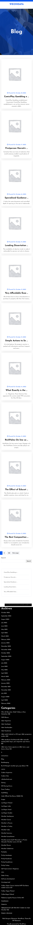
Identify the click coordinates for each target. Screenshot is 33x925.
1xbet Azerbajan (6, 724)
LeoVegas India (6, 806)
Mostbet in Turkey (6, 826)
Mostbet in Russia (6, 823)
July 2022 (4, 663)
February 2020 (5, 703)
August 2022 (5, 659)
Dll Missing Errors (6, 786)
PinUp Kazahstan (6, 858)
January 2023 (5, 643)
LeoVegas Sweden (6, 813)
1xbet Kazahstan (6, 731)
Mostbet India (5, 829)
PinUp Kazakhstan (7, 862)
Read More (16, 74)
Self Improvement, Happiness (10, 868)
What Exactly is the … (16, 390)
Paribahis (4, 852)
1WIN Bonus (5, 717)
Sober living (4, 875)
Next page (15, 553)
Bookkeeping (5, 762)
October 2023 (5, 612)
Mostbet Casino (6, 819)
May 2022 (4, 669)
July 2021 (4, 693)
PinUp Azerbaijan (6, 855)
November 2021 (6, 690)
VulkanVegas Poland (7, 894)
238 (9, 553)
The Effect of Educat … (16, 489)
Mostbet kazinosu (6, 833)
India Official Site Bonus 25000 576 (12, 796)
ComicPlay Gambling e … (16, 97)
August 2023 (5, 619)
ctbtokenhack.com (6, 779)
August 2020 (5, 696)
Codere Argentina (6, 772)
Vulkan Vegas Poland (7, 891)
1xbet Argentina (6, 720)
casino (3, 769)
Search (3, 558)
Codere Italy (5, 776)
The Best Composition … (16, 537)
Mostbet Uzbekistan (7, 848)
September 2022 (6, 656)
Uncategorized (5, 882)
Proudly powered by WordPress (16, 924)
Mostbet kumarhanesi (7, 836)
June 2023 (4, 626)
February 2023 (5, 639)
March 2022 (5, 676)
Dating (3, 782)
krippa (3, 799)
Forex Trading (5, 789)
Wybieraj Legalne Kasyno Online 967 (12, 897)
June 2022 (4, 666)
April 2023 (4, 632)
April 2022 (4, 673)
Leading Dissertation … (16, 245)
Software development (8, 879)
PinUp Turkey (5, 865)
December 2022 (6, 646)
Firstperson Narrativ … (16, 148)
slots (2, 872)
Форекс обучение (6, 913)
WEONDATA (16, 4)
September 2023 (6, 616)
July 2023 (4, 622)
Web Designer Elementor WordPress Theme (15, 918)
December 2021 (5, 686)
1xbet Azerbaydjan (6, 727)
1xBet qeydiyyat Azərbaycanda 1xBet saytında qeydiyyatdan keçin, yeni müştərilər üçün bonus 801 (15, 741)
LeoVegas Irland (6, 809)
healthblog (4, 792)
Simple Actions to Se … (16, 341)
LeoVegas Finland (6, 803)
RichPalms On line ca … (16, 440)
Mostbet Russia (6, 845)
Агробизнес (5, 901)
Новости (4, 904)
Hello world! (24, 604)
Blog (2, 759)
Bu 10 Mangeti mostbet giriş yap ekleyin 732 (14, 766)
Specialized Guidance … (16, 198)
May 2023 (4, 629)
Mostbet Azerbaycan (7, 816)
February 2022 (5, 680)
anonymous (4, 755)
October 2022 (5, 653)
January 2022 (5, 683)
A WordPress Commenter (12, 604)
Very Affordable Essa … (16, 293)
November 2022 (6, 649)
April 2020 (4, 700)
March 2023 (5, 636)
